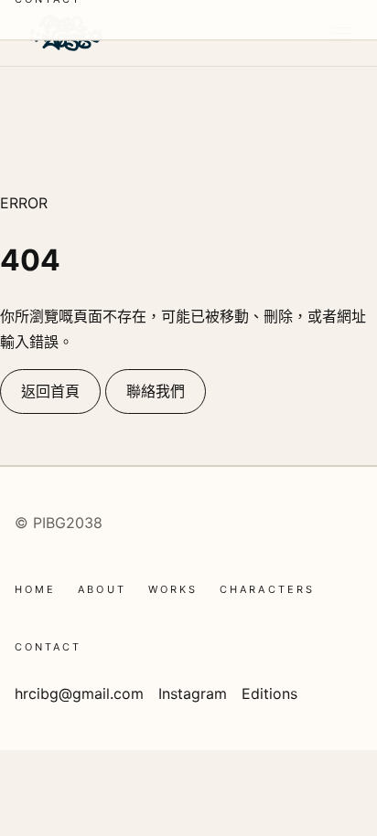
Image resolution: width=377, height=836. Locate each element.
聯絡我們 (155, 391)
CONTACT (48, 646)
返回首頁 (50, 391)
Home (35, 589)
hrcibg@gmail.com (79, 693)
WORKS (173, 589)
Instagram (192, 693)
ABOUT (101, 589)
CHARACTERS (267, 589)
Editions (269, 693)
